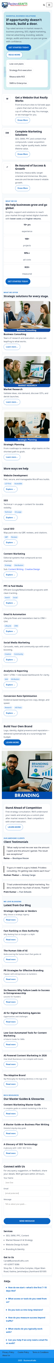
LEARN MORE (12, 742)
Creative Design (32, 569)
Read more (11, 920)
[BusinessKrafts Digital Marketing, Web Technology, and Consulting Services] (14, 5)
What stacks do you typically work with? (24, 1330)
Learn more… (12, 347)
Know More (23, 120)
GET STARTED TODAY (19, 47)
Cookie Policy (23, 1352)
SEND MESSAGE (27, 1221)
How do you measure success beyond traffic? (25, 1319)
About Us (6, 1355)
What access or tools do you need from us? (26, 1300)
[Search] (44, 5)
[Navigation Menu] (49, 5)
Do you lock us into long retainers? (25, 1309)
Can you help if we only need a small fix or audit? (27, 1342)
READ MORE (14, 55)
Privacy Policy (8, 1352)
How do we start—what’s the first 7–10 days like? (26, 1289)
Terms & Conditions (41, 1352)
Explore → (10, 489)
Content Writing (15, 569)
